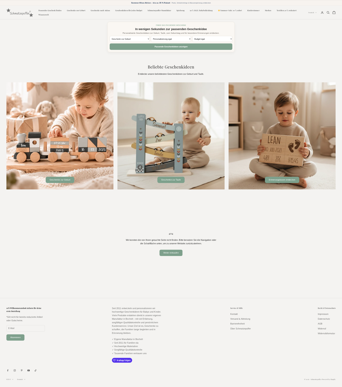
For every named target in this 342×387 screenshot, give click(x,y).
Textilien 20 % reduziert (287, 10)
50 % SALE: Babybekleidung (201, 10)
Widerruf (322, 329)
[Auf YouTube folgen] (28, 370)
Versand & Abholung (240, 319)
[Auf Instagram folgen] (14, 370)
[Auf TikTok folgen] (35, 370)
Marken (268, 10)
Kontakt (234, 314)
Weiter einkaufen (171, 253)
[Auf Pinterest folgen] (21, 370)
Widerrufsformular (326, 333)
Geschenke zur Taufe (171, 180)
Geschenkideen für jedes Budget (128, 10)
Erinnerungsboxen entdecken (282, 180)
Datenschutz (324, 319)
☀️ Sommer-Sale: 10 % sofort (230, 10)
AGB (320, 324)
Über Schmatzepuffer (240, 329)
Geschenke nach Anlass (100, 10)
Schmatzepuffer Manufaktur (159, 10)
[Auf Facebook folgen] (7, 370)
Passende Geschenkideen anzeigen (171, 46)
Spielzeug (180, 10)
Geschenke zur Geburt (76, 10)
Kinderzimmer (253, 10)
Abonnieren (15, 337)
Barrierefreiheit (237, 324)
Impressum (323, 314)
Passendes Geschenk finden (50, 10)
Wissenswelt (43, 15)
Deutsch (311, 12)
